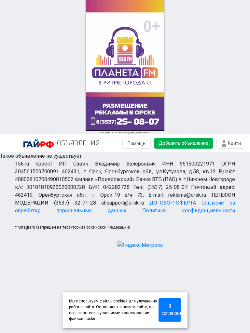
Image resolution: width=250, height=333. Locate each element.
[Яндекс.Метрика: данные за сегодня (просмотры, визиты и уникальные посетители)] (140, 245)
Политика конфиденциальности (188, 210)
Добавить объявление (183, 143)
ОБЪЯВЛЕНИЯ (78, 143)
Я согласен (171, 310)
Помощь (137, 143)
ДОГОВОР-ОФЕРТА (172, 203)
